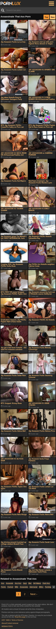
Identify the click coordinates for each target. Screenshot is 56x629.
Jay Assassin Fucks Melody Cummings (40, 348)
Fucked (10, 587)
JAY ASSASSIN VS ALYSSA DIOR (12, 460)
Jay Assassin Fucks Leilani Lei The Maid (41, 487)
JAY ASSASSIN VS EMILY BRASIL (39, 209)
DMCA (8, 620)
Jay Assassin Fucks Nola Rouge (14, 514)
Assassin (9, 583)
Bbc (30, 583)
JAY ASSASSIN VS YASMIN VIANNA (12, 209)
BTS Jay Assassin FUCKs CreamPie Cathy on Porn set (12, 126)
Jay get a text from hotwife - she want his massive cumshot (13, 348)
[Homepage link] (11, 3)
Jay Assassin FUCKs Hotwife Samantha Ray (40, 237)
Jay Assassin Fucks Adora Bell (13, 431)
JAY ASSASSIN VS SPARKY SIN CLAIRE (42, 71)
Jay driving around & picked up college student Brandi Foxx (13, 543)
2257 (3, 620)
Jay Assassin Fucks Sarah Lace (41, 542)
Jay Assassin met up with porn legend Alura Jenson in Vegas (41, 43)
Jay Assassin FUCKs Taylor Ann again (14, 487)
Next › (33, 594)
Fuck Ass (46, 583)
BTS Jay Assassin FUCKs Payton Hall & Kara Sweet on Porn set (42, 126)
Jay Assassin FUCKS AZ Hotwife (42, 320)
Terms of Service (17, 620)
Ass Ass (18, 583)
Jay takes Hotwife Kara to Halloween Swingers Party (11, 98)
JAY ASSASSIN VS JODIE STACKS (39, 404)
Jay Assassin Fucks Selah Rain (13, 375)
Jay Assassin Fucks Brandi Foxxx (12, 571)
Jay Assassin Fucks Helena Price (42, 431)
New (53, 17)
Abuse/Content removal (10, 623)
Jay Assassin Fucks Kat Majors (13, 181)
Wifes (41, 587)
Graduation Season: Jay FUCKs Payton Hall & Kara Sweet (13, 321)
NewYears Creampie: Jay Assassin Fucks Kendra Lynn (40, 182)
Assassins (24, 587)
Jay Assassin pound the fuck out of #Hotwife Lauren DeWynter (42, 293)
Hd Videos (37, 583)
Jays (25, 583)
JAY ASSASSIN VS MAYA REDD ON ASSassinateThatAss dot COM (13, 154)
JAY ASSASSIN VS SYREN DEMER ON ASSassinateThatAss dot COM (42, 98)
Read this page (20, 617)
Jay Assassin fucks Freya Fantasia (39, 460)
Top (46, 17)
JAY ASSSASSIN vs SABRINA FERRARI (40, 154)
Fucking (48, 587)
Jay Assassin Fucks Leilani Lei (13, 70)
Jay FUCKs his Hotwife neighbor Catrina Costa (42, 265)
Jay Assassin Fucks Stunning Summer (40, 376)
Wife (16, 587)
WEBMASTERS (7, 626)
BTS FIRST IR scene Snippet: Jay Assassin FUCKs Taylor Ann (14, 293)
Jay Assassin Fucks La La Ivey (13, 42)
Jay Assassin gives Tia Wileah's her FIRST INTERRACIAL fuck (13, 237)
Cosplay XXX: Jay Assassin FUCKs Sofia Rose (12, 265)
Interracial (33, 587)
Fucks (3, 587)
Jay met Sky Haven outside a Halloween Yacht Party (40, 571)
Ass (2, 583)
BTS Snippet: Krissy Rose (11, 403)
